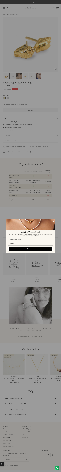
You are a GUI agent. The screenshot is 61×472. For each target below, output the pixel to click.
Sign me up (30, 249)
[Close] (53, 221)
